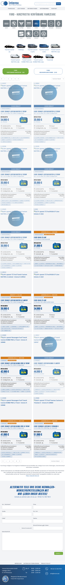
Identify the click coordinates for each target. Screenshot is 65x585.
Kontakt (54, 8)
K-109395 (36, 146)
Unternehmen (44, 8)
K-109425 (3, 209)
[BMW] (13, 23)
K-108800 (36, 83)
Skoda (29, 38)
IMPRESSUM (18, 563)
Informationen (32, 8)
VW (44, 38)
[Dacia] (28, 23)
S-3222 (36, 209)
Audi (6, 28)
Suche (58, 3)
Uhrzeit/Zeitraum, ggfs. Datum (40, 525)
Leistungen (21, 8)
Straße (4, 511)
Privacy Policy (45, 563)
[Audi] (6, 23)
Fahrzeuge (11, 8)
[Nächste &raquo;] (18, 78)
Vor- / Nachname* (6, 504)
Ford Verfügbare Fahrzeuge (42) (15, 71)
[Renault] (58, 23)
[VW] (43, 33)
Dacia (29, 28)
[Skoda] (28, 33)
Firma (34, 504)
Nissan (51, 28)
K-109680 (36, 398)
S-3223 (36, 272)
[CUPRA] (21, 23)
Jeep (43, 28)
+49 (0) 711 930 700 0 (56, 569)
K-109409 (3, 335)
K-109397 (3, 83)
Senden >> (59, 553)
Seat (21, 38)
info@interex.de (54, 573)
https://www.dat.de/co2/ (32, 476)
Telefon (35, 518)
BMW (13, 28)
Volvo (36, 38)
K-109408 (3, 398)
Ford (36, 28)
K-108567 (36, 335)
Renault (58, 28)
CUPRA (21, 28)
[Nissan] (51, 23)
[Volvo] (36, 33)
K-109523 (3, 272)
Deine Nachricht (6, 531)
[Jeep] (43, 23)
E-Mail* (3, 518)
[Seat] (21, 33)
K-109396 (3, 146)
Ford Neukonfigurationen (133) (48, 71)
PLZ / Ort (35, 511)
